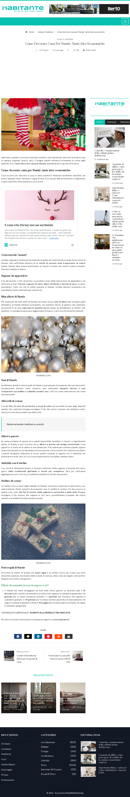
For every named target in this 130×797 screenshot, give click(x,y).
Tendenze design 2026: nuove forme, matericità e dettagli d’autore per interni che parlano (43, 698)
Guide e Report (8, 764)
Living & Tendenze (65, 39)
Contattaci (6, 749)
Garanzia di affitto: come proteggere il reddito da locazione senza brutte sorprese (118, 171)
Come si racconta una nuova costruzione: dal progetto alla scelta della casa (118, 219)
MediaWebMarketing (74, 793)
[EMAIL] (68, 636)
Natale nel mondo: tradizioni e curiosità (25, 424)
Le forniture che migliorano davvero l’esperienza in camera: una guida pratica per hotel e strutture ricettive (118, 247)
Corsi (3, 759)
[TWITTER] (28, 636)
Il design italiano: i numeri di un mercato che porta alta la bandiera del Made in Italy (13, 698)
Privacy (4, 774)
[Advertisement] (65, 75)
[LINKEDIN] (38, 636)
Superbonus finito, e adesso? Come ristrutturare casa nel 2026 (112, 770)
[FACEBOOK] (18, 636)
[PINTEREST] (48, 636)
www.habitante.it (61, 619)
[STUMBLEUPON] (58, 636)
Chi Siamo (5, 743)
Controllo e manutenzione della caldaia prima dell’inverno (107, 153)
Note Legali (6, 769)
